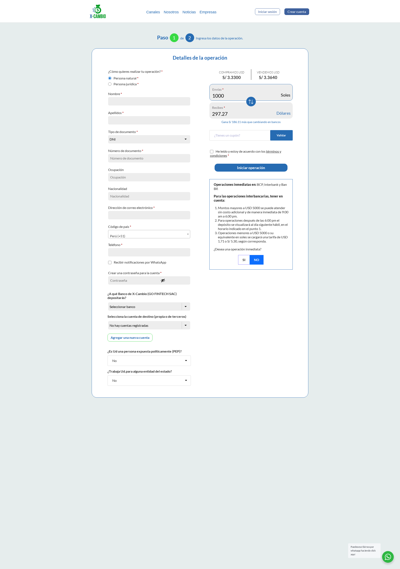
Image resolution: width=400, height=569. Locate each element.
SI (243, 260)
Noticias (189, 12)
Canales (153, 12)
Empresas (208, 12)
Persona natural (126, 77)
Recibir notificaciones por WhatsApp (140, 262)
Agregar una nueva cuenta (130, 337)
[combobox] (149, 234)
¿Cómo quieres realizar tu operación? (135, 71)
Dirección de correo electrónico (131, 208)
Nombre (115, 94)
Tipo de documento (123, 132)
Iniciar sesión (267, 12)
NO (256, 260)
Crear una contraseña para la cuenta (134, 273)
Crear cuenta (297, 12)
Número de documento (125, 151)
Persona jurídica (126, 83)
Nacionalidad (118, 189)
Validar (281, 135)
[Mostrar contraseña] (174, 280)
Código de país (119, 227)
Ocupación (116, 170)
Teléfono (115, 245)
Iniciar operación (251, 167)
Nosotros (171, 12)
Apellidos (116, 113)
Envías (218, 89)
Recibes (218, 107)
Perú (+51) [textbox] (117, 236)
